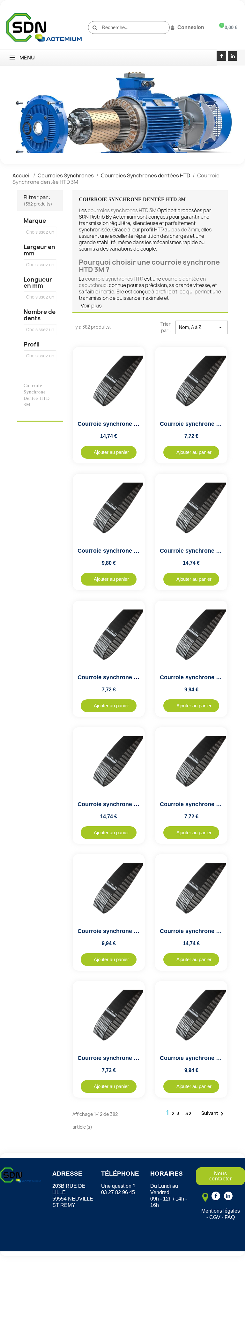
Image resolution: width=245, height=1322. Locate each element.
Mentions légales (220, 1211)
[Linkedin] (232, 56)
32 (188, 1113)
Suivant (213, 1113)
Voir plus (91, 305)
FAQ (230, 1217)
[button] (109, 452)
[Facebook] (221, 56)
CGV (214, 1217)
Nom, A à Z (201, 327)
